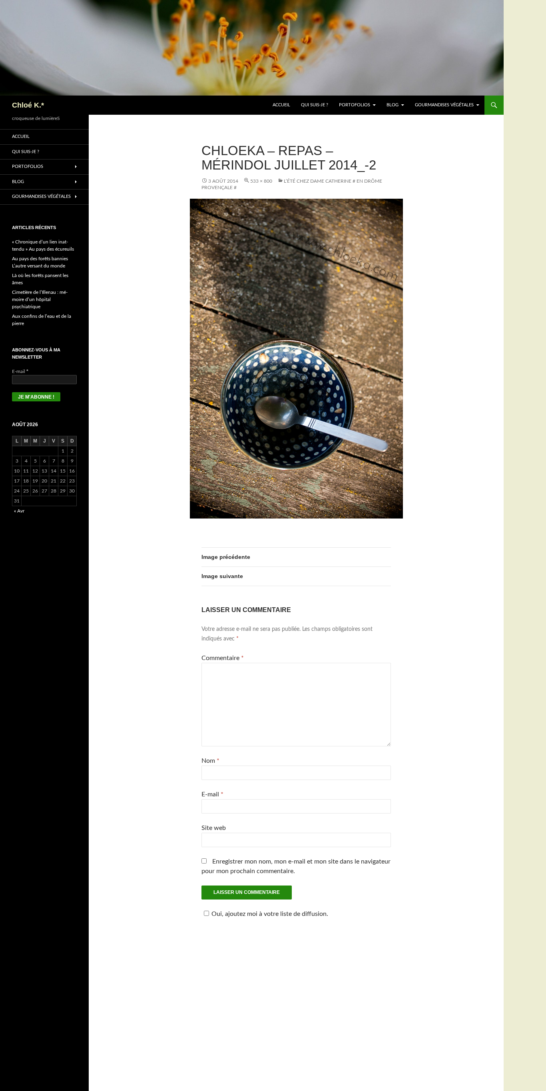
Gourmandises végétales (444, 105)
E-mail (212, 794)
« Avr (19, 511)
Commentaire (222, 658)
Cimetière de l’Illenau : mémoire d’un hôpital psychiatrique (40, 299)
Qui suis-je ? (314, 105)
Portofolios (354, 105)
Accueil (281, 105)
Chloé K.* (28, 105)
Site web (213, 828)
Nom (210, 761)
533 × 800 (261, 181)
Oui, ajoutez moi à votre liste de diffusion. (269, 914)
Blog (393, 105)
